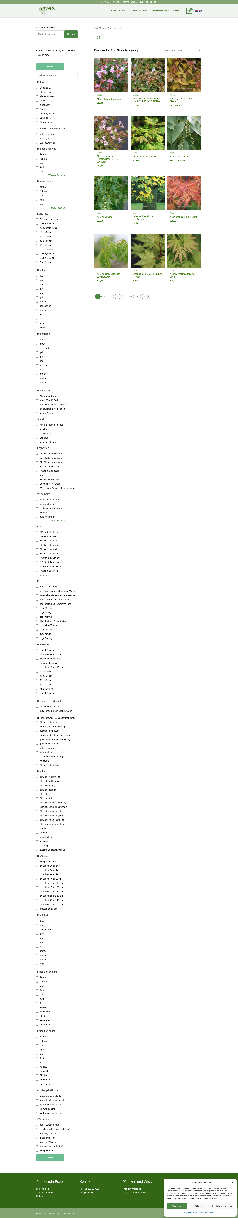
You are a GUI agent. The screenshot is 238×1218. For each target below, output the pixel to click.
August (43, 1007)
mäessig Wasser (48, 1133)
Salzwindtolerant (48, 1109)
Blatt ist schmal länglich (51, 815)
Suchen (71, 34)
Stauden (44, 92)
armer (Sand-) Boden (50, 400)
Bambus (44, 118)
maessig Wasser (48, 1142)
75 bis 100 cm (46, 249)
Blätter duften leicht (49, 532)
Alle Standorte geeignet (51, 425)
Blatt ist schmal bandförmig (53, 802)
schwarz (44, 323)
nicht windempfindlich (50, 1104)
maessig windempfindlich (52, 1100)
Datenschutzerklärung (207, 1213)
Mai (41, 171)
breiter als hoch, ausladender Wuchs (57, 591)
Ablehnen (199, 1206)
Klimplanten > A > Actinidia (53, 621)
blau (42, 280)
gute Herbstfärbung (49, 744)
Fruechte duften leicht (50, 566)
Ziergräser (45, 105)
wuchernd (44, 761)
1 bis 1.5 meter (47, 223)
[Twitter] (151, 2)
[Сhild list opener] (50, 88)
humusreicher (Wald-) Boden (54, 404)
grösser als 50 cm (48, 909)
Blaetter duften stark (49, 545)
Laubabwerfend (47, 143)
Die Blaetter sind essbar (51, 458)
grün (42, 297)
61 (144, 296)
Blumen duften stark (49, 553)
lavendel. (44, 365)
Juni (42, 999)
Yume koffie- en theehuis (134, 1192)
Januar (43, 154)
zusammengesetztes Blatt (52, 850)
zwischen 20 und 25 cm (51, 891)
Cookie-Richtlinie (190, 1213)
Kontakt (176, 11)
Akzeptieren (177, 1206)
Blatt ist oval (46, 794)
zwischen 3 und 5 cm (50, 659)
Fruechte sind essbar (50, 471)
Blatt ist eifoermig (48, 790)
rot (41, 319)
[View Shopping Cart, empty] (189, 11)
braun (42, 284)
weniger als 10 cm (48, 228)
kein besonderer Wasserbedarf (55, 1129)
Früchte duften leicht (50, 558)
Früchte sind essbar (49, 466)
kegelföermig (46, 608)
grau (42, 293)
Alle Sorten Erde (48, 396)
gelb (42, 289)
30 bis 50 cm (46, 241)
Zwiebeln (44, 122)
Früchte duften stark (49, 562)
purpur (43, 310)
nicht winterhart (47, 504)
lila (41, 276)
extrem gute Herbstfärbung (53, 726)
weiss (42, 327)
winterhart (44, 512)
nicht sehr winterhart (49, 499)
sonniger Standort (48, 442)
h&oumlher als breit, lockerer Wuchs (57, 595)
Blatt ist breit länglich (50, 777)
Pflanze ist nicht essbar (51, 479)
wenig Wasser (46, 1150)
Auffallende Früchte (49, 707)
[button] (232, 1182)
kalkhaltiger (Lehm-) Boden (53, 409)
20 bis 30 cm (46, 236)
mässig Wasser (47, 1138)
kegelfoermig (46, 617)
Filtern (50, 66)
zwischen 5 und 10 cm (50, 654)
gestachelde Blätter (49, 731)
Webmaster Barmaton (67, 1213)
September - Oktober (50, 484)
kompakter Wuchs (48, 625)
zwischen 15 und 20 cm (51, 887)
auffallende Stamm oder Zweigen (56, 711)
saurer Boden (46, 413)
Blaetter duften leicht (50, 540)
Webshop (123, 11)
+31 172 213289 (122, 2)
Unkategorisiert (47, 113)
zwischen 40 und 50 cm (51, 904)
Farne (42, 109)
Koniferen (44, 100)
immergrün (45, 138)
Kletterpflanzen (47, 96)
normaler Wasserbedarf (51, 1146)
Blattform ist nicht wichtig (52, 824)
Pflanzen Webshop (131, 1189)
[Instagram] (155, 2)
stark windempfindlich (50, 1113)
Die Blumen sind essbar (51, 462)
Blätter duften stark (49, 536)
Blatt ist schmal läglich (50, 811)
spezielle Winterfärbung (51, 756)
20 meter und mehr (49, 219)
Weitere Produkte (56, 175)
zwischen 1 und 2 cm (50, 866)
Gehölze (44, 88)
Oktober (43, 1016)
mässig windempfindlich (51, 1096)
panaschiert (45, 306)
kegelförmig (45, 612)
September (45, 1012)
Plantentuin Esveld (103, 2)
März (42, 163)
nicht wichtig (46, 752)
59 (131, 296)
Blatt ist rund (46, 798)
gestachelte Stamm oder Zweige (55, 739)
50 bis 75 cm (46, 245)
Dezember (45, 1024)
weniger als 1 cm (48, 861)
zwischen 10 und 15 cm (51, 667)
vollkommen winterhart (51, 508)
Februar (43, 159)
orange (43, 301)
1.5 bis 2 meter (47, 258)
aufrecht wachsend (49, 587)
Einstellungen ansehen (222, 1206)
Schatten (44, 438)
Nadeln (43, 833)
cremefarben (46, 348)
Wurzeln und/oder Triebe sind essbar (58, 488)
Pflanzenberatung (160, 11)
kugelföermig (46, 629)
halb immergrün (47, 134)
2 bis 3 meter (46, 262)
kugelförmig (45, 634)
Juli (41, 1003)
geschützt (44, 429)
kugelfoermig (46, 638)
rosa (42, 314)
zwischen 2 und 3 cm (50, 870)
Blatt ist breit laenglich (50, 781)
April (42, 167)
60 (137, 296)
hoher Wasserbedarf (49, 1125)
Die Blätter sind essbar (51, 453)
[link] (196, 11)
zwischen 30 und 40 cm (51, 900)
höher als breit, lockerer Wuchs (55, 599)
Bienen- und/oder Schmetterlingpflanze (56, 718)
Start (96, 28)
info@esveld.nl (137, 2)
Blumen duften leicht (50, 549)
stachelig (44, 845)
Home (113, 11)
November (45, 1020)
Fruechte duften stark (50, 571)
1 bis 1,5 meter (47, 254)
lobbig (43, 828)
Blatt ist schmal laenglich (52, 820)
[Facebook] (146, 2)
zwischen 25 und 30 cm (51, 896)
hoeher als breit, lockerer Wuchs (55, 604)
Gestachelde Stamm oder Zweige (56, 735)
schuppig (44, 841)
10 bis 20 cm (46, 232)
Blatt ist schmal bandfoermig (53, 807)
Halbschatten (46, 433)
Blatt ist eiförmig (47, 785)
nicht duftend (46, 575)
